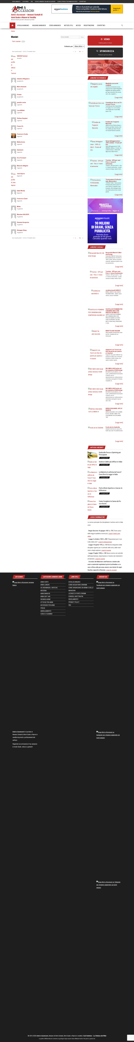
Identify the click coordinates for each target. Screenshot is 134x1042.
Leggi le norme (106, 550)
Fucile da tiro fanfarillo (113, 427)
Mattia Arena (21, 142)
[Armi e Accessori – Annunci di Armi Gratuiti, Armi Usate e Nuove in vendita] (26, 655)
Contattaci (82, 1)
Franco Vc (20, 126)
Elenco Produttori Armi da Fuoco (67, 1)
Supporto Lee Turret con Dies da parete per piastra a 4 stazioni (114, 351)
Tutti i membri (18, 41)
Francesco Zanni (22, 198)
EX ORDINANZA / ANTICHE (49, 588)
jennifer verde (21, 102)
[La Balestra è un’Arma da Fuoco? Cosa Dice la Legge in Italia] (92, 478)
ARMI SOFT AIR (45, 596)
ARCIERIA (43, 591)
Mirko (19, 206)
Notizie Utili (68, 25)
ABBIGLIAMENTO (46, 611)
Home (13, 31)
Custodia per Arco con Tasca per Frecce (114, 103)
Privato (19, 94)
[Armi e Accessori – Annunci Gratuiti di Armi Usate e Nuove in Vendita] (12, 25)
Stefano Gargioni (22, 118)
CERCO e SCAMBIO (46, 614)
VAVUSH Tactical (22, 56)
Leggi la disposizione (105, 542)
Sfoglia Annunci (23, 25)
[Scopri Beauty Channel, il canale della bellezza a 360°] (105, 206)
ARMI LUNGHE (45, 585)
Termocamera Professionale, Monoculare (113, 180)
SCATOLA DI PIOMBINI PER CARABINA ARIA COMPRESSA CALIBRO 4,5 (114, 310)
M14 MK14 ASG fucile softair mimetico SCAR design (114, 369)
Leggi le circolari (111, 570)
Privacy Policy (73, 602)
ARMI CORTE (44, 582)
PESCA (43, 608)
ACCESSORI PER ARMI (48, 605)
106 (80, 51)
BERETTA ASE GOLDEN (113, 331)
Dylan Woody (21, 191)
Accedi (78, 25)
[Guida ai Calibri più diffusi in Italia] (92, 465)
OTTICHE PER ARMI (47, 602)
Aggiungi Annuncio (39, 25)
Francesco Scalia (22, 134)
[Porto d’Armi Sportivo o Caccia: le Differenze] (92, 492)
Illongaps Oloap (22, 230)
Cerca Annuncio (55, 25)
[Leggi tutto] (118, 97)
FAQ (32, 1)
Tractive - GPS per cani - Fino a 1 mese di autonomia (113, 162)
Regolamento (16, 1)
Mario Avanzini (21, 87)
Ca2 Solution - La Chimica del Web (94, 1036)
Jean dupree (21, 174)
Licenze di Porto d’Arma (77, 593)
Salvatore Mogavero (23, 79)
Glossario (25, 1)
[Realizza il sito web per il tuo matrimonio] (105, 67)
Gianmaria (20, 150)
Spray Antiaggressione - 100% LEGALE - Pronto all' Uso (114, 142)
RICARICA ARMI (45, 599)
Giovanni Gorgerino (23, 222)
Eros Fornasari (21, 158)
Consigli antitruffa (75, 596)
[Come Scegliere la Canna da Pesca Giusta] (92, 506)
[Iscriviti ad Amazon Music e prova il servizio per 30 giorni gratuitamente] (102, 229)
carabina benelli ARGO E (113, 290)
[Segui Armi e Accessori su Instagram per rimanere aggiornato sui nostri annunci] (109, 805)
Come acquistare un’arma (77, 585)
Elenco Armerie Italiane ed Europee (45, 1)
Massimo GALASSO (23, 214)
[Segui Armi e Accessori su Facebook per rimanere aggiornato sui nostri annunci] (109, 655)
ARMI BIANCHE (45, 593)
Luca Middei (21, 110)
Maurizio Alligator (22, 166)
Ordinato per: (68, 46)
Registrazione (89, 25)
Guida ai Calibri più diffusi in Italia (110, 462)
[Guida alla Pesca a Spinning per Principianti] (92, 455)
